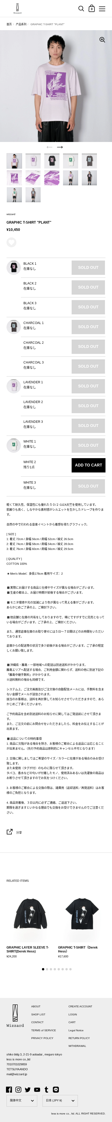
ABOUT (35, 1006)
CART (72, 1022)
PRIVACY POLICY (42, 1038)
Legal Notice (76, 1030)
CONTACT (37, 1022)
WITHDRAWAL (77, 1046)
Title (7, 205)
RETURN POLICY (79, 1038)
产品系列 (21, 24)
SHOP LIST (38, 1014)
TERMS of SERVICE (43, 1030)
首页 (9, 24)
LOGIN (73, 1014)
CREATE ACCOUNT (80, 1006)
